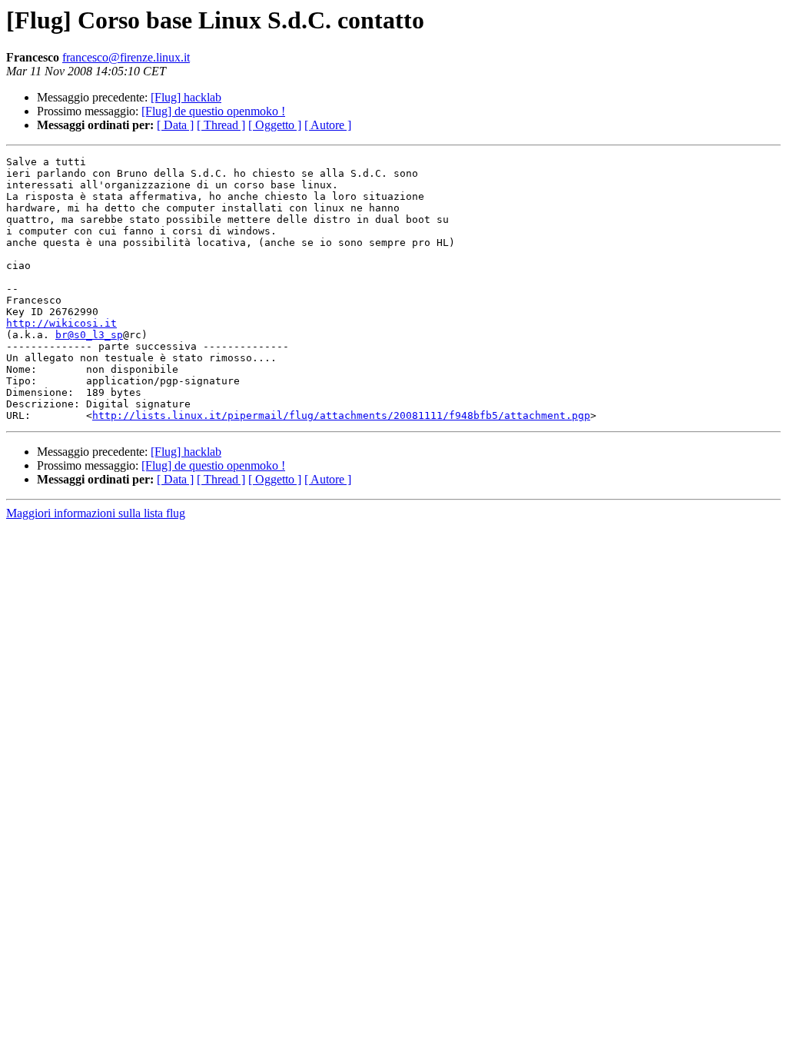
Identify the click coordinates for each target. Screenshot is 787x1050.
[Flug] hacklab (186, 97)
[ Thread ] (221, 124)
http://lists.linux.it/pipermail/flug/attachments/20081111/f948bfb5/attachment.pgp (341, 415)
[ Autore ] (327, 124)
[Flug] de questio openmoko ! (213, 111)
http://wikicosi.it (61, 323)
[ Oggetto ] (274, 124)
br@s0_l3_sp (89, 335)
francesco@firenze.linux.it (126, 57)
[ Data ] (175, 124)
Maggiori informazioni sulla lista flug (95, 513)
